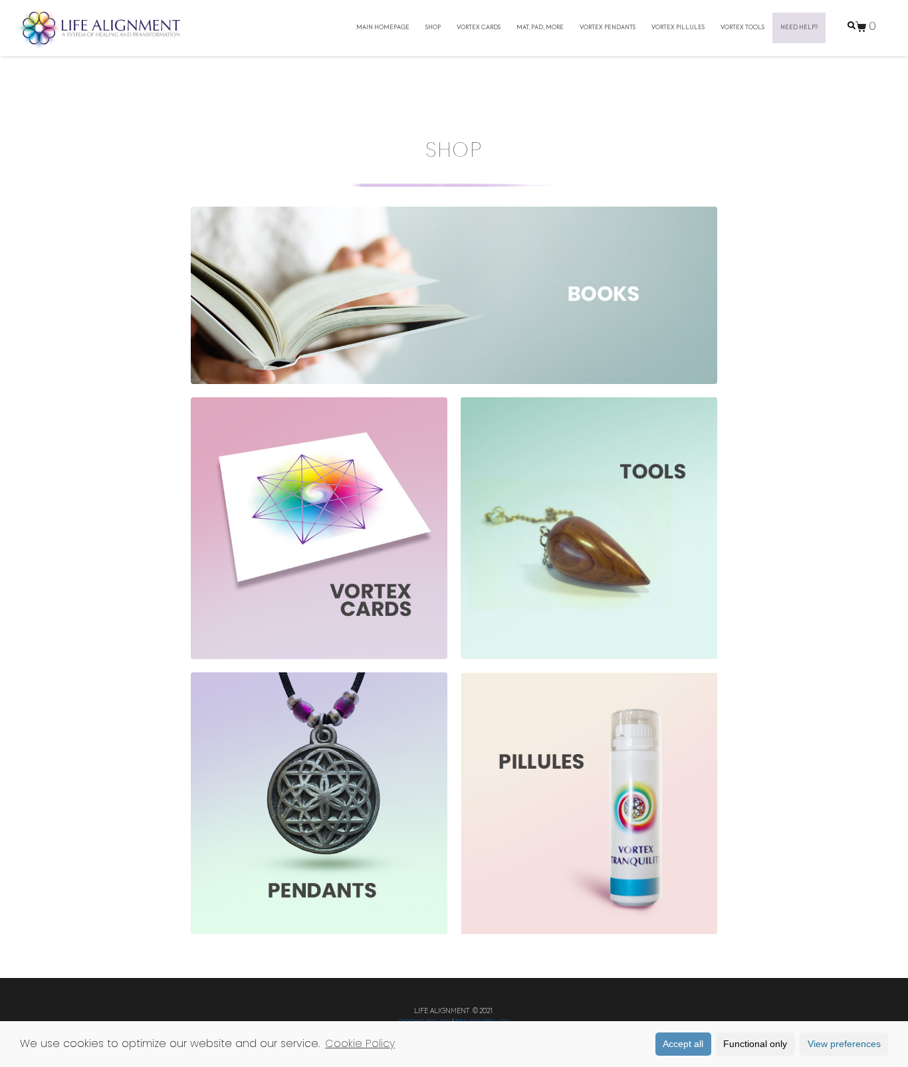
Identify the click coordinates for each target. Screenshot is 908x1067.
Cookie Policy (360, 1043)
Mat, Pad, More (540, 28)
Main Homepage (382, 28)
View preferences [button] (844, 1043)
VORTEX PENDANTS (607, 28)
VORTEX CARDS (479, 28)
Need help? (799, 28)
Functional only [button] (755, 1043)
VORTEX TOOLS (742, 28)
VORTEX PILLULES (678, 28)
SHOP (433, 28)
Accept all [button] (683, 1043)
